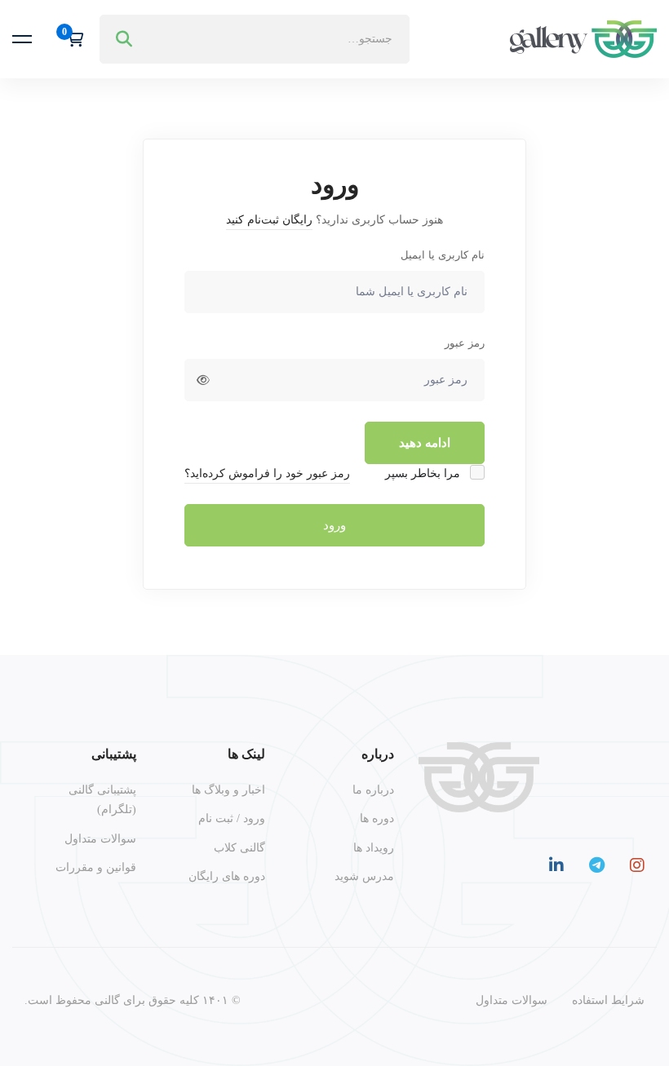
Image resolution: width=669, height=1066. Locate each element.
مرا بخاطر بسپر (424, 473)
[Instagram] (637, 865)
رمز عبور (465, 343)
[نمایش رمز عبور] (203, 380)
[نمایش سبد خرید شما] (69, 39)
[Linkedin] (556, 865)
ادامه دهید (424, 442)
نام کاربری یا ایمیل (443, 255)
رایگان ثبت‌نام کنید (269, 220)
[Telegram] (596, 865)
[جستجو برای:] (255, 39)
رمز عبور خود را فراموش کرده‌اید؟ (267, 473)
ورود (334, 525)
